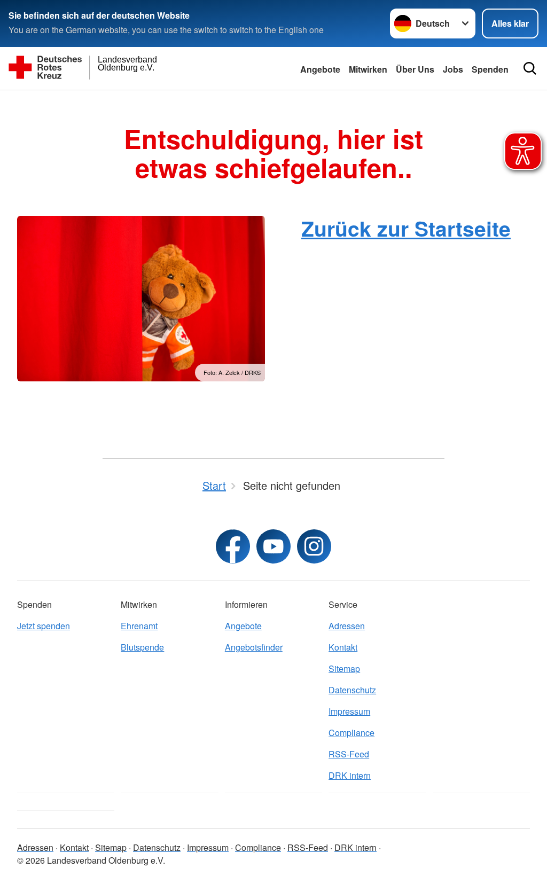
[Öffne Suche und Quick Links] (529, 68)
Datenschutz (352, 690)
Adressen (347, 626)
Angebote (320, 69)
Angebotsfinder (254, 647)
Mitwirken (368, 69)
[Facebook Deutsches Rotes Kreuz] (233, 546)
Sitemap (344, 668)
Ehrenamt (139, 626)
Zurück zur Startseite (406, 228)
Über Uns (415, 69)
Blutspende (142, 647)
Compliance (351, 732)
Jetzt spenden (43, 626)
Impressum (349, 711)
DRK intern (350, 775)
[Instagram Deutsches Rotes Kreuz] (314, 546)
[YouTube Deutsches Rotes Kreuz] (273, 546)
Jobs (453, 69)
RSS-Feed (349, 754)
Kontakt (343, 647)
